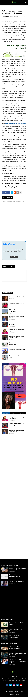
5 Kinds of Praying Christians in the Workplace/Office (17, 636)
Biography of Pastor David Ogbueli (17, 349)
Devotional (7, 8)
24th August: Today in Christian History (16, 623)
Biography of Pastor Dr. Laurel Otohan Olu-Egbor (16, 336)
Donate (16, 691)
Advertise (21, 693)
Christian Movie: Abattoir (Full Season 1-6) (16, 323)
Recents (14, 413)
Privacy (17, 694)
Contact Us (11, 694)
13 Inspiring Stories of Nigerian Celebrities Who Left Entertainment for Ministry (17, 661)
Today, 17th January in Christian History (15, 123)
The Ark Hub (8, 693)
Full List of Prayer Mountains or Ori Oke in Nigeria (17, 310)
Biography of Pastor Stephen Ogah (17, 296)
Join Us (21, 691)
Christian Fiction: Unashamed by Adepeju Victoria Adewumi (17, 575)
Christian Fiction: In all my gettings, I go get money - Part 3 (17, 569)
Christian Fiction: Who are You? (16, 581)
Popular (5, 413)
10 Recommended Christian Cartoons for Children (15, 630)
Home (3, 8)
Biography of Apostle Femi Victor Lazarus (17, 356)
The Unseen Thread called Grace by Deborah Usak (17, 343)
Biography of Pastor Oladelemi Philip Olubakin (16, 317)
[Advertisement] (15, 286)
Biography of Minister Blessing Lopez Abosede (16, 330)
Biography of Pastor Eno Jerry (16, 303)
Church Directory (9, 691)
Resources (14, 693)
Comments (22, 413)
